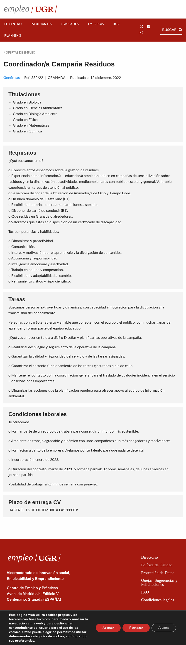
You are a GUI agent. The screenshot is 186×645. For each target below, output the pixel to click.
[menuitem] (13, 24)
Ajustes (163, 628)
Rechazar (136, 628)
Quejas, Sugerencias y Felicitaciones (159, 582)
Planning (12, 35)
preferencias (24, 640)
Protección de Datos (157, 572)
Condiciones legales (157, 600)
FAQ (145, 592)
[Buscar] (180, 29)
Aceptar (108, 628)
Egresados (70, 24)
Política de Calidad (156, 565)
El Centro (13, 24)
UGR (116, 24)
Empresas (96, 24)
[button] (141, 26)
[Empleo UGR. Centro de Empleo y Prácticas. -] (30, 9)
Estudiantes (41, 24)
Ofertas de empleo (20, 52)
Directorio (149, 557)
